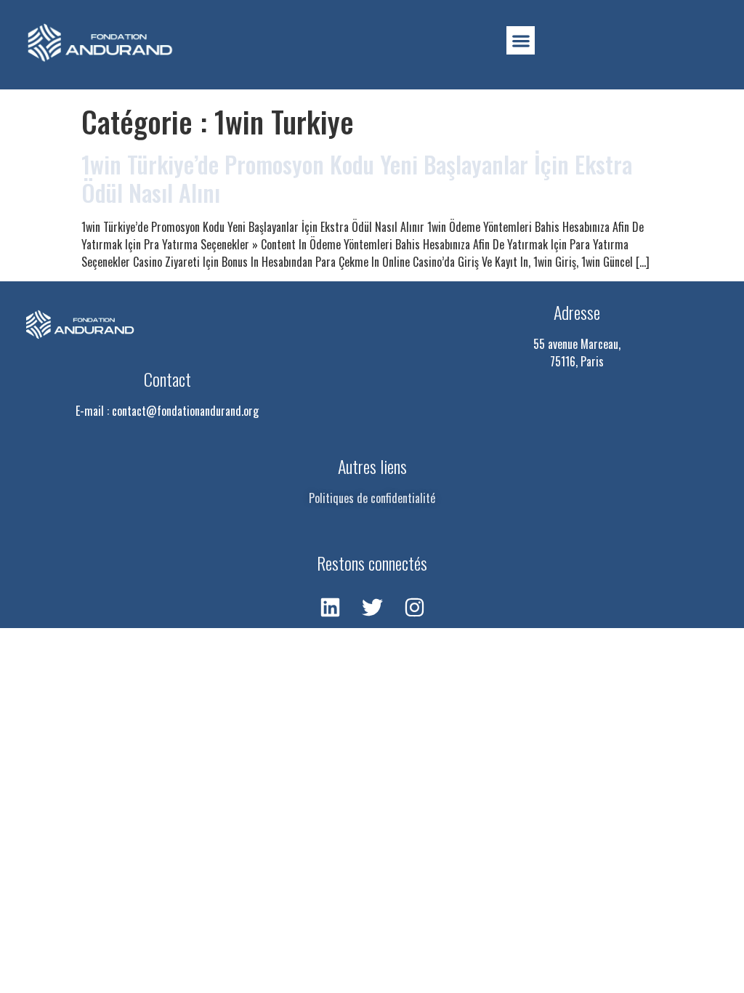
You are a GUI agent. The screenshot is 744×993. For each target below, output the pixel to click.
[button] (520, 40)
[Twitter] (372, 607)
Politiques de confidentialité (372, 498)
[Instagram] (414, 607)
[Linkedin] (330, 607)
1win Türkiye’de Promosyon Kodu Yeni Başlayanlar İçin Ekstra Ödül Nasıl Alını (356, 178)
